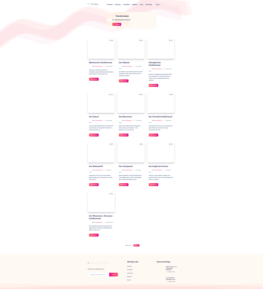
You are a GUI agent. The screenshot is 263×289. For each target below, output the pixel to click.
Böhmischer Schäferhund (100, 62)
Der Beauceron (125, 117)
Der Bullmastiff (96, 166)
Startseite (129, 266)
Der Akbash (124, 62)
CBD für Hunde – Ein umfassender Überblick (171, 268)
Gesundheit (126, 4)
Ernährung (118, 4)
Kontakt (129, 280)
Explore (117, 24)
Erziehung (110, 4)
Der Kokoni (94, 117)
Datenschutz (130, 273)
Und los (114, 274)
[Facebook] (162, 5)
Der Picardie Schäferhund (160, 117)
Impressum (129, 276)
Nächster (136, 245)
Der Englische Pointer (158, 166)
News (141, 4)
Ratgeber (134, 4)
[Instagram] (165, 5)
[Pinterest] (168, 5)
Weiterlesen (95, 79)
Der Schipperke (126, 166)
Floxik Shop (148, 4)
